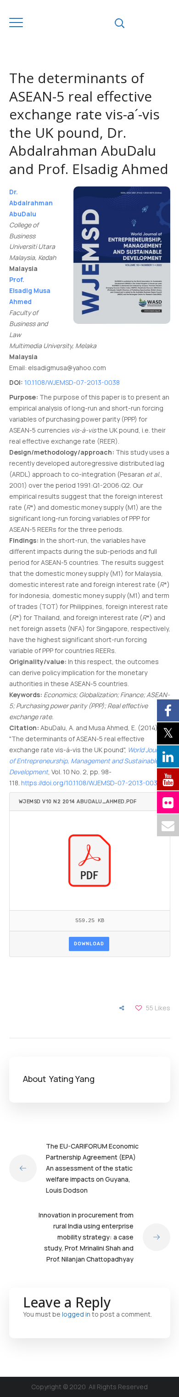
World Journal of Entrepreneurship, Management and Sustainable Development (88, 760)
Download (89, 943)
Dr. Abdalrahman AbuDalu (31, 202)
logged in (76, 1314)
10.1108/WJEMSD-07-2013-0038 (72, 382)
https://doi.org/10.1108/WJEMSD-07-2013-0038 (91, 782)
